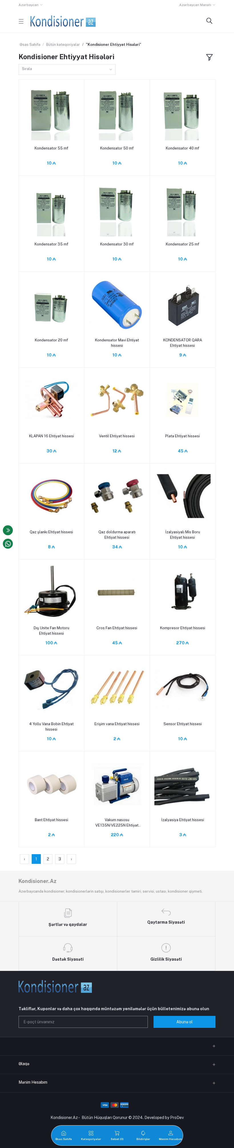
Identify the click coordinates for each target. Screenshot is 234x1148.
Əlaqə (24, 1063)
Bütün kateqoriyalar (63, 44)
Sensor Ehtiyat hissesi (183, 724)
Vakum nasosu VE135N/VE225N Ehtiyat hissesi (116, 823)
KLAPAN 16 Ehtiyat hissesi (51, 436)
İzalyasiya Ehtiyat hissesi (182, 820)
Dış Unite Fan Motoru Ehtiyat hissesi (51, 630)
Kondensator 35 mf (51, 244)
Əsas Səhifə (30, 44)
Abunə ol (184, 1022)
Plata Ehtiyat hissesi (182, 436)
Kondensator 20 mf (51, 340)
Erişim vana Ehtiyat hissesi (117, 724)
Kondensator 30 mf (117, 244)
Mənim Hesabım (33, 1082)
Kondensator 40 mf (182, 148)
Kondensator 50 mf (117, 148)
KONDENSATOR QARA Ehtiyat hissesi (182, 342)
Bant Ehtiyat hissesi (51, 820)
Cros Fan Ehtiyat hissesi (116, 628)
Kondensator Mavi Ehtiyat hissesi (117, 342)
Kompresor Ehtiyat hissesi (182, 628)
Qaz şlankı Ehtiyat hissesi (51, 532)
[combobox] (67, 69)
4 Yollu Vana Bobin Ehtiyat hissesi (51, 726)
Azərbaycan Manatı (195, 5)
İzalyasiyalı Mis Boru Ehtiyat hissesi (182, 534)
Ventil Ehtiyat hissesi (117, 436)
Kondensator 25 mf (182, 244)
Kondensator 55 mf (51, 148)
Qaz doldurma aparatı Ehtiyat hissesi (117, 534)
